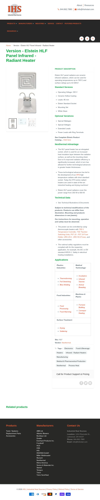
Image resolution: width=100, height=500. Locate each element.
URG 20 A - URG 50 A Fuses (75, 237)
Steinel (39, 468)
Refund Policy (64, 489)
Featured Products (73, 23)
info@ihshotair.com (85, 9)
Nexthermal (66, 343)
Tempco (40, 470)
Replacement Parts (13, 433)
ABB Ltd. (40, 431)
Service (51, 23)
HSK (38, 448)
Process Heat (74, 365)
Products (11, 23)
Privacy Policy (51, 489)
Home (8, 45)
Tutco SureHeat (43, 475)
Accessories (10, 436)
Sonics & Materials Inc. (45, 465)
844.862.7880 (66, 9)
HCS (38, 446)
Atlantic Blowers (43, 433)
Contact (59, 23)
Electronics (69, 348)
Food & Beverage (83, 348)
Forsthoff (40, 443)
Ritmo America (42, 463)
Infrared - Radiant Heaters (76, 353)
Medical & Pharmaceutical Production (71, 361)
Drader (39, 438)
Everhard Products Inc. (45, 441)
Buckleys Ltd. (42, 436)
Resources (89, 5)
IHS (38, 451)
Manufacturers (25, 23)
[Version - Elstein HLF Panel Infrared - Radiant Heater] (27, 92)
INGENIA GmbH (43, 453)
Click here (67, 140)
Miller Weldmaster (43, 455)
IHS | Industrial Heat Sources (34, 489)
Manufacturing (62, 357)
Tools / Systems (12, 431)
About (79, 5)
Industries (39, 23)
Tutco (39, 472)
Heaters (60, 353)
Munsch (40, 458)
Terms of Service (77, 489)
